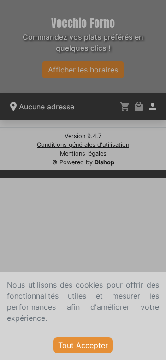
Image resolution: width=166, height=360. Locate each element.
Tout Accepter (83, 345)
